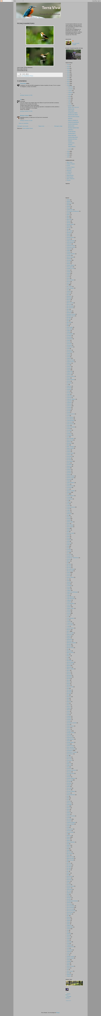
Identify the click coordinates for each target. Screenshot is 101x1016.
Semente (69, 899)
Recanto (68, 180)
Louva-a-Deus (70, 624)
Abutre (68, 208)
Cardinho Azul (70, 346)
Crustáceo (69, 433)
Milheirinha (69, 667)
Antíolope (69, 255)
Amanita (68, 239)
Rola (68, 874)
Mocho (68, 670)
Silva (68, 915)
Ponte (68, 817)
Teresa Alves (23, 83)
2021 (68, 66)
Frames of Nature (71, 167)
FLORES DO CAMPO (72, 112)
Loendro (68, 621)
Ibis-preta (69, 564)
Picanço (31, 75)
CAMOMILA (70, 129)
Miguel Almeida (70, 175)
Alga (68, 229)
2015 (68, 77)
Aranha (68, 261)
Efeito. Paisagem (70, 446)
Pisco (68, 806)
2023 (68, 64)
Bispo (68, 309)
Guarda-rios (69, 556)
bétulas (68, 301)
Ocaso (68, 711)
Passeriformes (70, 753)
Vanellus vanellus (70, 956)
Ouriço (68, 724)
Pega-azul (69, 763)
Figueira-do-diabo (71, 490)
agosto (70, 94)
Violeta (68, 967)
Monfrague (69, 675)
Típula (68, 938)
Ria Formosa (69, 853)
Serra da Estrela (70, 907)
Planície (68, 807)
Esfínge (68, 462)
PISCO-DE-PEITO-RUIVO (73, 116)
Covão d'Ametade (71, 426)
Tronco (68, 953)
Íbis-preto (69, 565)
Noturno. (69, 706)
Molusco (68, 672)
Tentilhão (69, 933)
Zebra (68, 972)
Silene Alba (69, 914)
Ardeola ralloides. (70, 265)
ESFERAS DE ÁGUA (72, 139)
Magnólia (69, 636)
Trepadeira (69, 945)
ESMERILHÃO (71, 109)
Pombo (68, 814)
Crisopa (68, 428)
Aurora (68, 283)
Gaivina (68, 516)
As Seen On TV (68, 1000)
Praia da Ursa (70, 829)
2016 (68, 75)
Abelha (68, 199)
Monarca (69, 673)
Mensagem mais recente (22, 126)
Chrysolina (69, 382)
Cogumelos (69, 400)
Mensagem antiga (58, 126)
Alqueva (68, 234)
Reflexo (68, 845)
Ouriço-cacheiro (70, 726)
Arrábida (69, 271)
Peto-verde (69, 788)
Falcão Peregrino (70, 482)
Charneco (69, 374)
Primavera (69, 830)
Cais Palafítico (70, 333)
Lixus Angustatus (70, 618)
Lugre (68, 626)
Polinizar (69, 812)
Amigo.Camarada (70, 240)
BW (67, 325)
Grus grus (69, 554)
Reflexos (69, 846)
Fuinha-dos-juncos (71, 507)
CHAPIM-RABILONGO (73, 137)
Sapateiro (69, 892)
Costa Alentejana (70, 420)
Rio (67, 861)
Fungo (68, 508)
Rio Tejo (68, 869)
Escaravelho (69, 456)
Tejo (68, 931)
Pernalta (68, 781)
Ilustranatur (69, 168)
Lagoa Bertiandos (71, 598)
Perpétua (69, 784)
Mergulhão (69, 660)
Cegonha (69, 358)
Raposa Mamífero (71, 842)
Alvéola (68, 235)
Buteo (68, 324)
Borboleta (69, 312)
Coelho (68, 394)
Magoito (68, 637)
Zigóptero (69, 976)
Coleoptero (69, 402)
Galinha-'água (70, 521)
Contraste (69, 409)
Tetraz (68, 935)
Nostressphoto (70, 177)
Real (68, 843)
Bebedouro (69, 296)
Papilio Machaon (70, 739)
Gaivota (68, 518)
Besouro (68, 299)
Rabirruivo (69, 835)
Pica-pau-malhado (71, 791)
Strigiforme (69, 925)
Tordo (68, 940)
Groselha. (69, 551)
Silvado (68, 917)
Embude (68, 449)
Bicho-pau (69, 304)
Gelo (68, 531)
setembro (70, 92)
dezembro (70, 86)
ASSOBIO (70, 144)
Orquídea (69, 717)
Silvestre (69, 918)
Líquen (68, 614)
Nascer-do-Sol (70, 686)
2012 (68, 83)
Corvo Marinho (70, 417)
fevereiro (70, 105)
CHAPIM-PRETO (71, 133)
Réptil (68, 850)
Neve (68, 695)
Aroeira (68, 270)
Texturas (69, 936)
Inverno (68, 575)
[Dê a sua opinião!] (24, 74)
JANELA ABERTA (71, 146)
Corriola (68, 410)
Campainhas (69, 338)
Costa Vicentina (70, 423)
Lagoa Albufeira (70, 596)
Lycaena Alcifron (70, 628)
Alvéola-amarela (70, 237)
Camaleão (69, 335)
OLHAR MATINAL (72, 131)
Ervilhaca (69, 454)
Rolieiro (68, 881)
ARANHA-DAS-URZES (73, 114)
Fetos (68, 489)
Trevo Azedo (69, 949)
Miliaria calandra (70, 668)
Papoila (68, 740)
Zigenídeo (69, 974)
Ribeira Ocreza (70, 860)
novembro (70, 88)
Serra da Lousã (70, 909)
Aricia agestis (70, 266)
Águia (68, 217)
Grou (68, 552)
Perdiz (68, 775)
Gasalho (68, 529)
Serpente (69, 902)
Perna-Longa (70, 780)
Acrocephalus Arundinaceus (73, 211)
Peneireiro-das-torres (71, 770)
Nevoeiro (69, 696)
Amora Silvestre (70, 242)
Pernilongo (69, 783)
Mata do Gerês (70, 652)
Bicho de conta (70, 302)
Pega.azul (69, 765)
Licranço (69, 611)
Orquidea (69, 716)
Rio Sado (69, 868)
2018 (68, 72)
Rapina (68, 837)
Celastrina (69, 363)
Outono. (68, 729)
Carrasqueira (70, 351)
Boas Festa (69, 310)
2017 (68, 74)
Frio (68, 500)
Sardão (68, 896)
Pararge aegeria (70, 742)
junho (69, 98)
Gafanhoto (69, 513)
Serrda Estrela (70, 912)
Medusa (68, 655)
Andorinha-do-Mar (71, 247)
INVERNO (70, 118)
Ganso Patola (70, 525)
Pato (68, 755)
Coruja (68, 412)
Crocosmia (69, 430)
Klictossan (69, 170)
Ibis (67, 562)
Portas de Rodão (70, 824)
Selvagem (69, 897)
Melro (68, 659)
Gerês (68, 534)
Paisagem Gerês (70, 732)
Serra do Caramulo (71, 910)
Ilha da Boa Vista (70, 569)
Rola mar (69, 878)
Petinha (68, 786)
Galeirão (69, 520)
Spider (68, 923)
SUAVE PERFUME (72, 135)
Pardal (68, 744)
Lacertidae (69, 585)
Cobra (68, 391)
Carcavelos (69, 345)
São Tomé (69, 891)
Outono (68, 727)
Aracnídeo (69, 260)
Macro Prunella (70, 632)
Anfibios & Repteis (71, 163)
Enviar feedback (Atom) (28, 128)
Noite (68, 703)
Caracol (68, 342)
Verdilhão (69, 961)
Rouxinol (69, 884)
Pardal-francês (70, 745)
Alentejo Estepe (70, 224)
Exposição (69, 479)
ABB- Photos (69, 162)
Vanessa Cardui (70, 958)
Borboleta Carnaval (71, 314)
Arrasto (68, 273)
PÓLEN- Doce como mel (73, 107)
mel (67, 657)
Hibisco (68, 561)
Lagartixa (69, 590)
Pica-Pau (69, 789)
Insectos (68, 574)
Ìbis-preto (69, 567)
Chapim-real (69, 373)
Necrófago (69, 691)
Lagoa (68, 595)
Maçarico (69, 629)
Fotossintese (69, 498)
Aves (68, 289)
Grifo (68, 546)
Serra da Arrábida (71, 905)
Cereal (68, 364)
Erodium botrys (70, 453)
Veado (68, 959)
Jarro (68, 579)
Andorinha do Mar (71, 245)
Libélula (68, 610)
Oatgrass (69, 708)
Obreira (68, 709)
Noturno (68, 704)
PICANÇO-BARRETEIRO (73, 127)
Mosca (68, 680)
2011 (68, 85)
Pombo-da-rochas (71, 815)
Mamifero (69, 644)
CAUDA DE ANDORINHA (73, 122)
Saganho (69, 887)
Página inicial (41, 126)
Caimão (68, 332)
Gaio (68, 515)
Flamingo (69, 492)
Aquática (69, 258)
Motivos (68, 681)
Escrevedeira (70, 461)
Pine (68, 799)
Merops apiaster (70, 662)
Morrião (68, 678)
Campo (68, 340)
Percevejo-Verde (70, 773)
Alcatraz (68, 221)
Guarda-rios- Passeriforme (72, 557)
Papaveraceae (70, 737)
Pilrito (68, 797)
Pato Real (69, 757)
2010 (68, 151)
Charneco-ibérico (70, 376)
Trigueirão (69, 951)
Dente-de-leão (70, 440)
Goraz (68, 538)
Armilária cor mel (70, 268)
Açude (68, 212)
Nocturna (69, 701)
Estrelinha (69, 472)
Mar (68, 649)
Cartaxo (68, 353)
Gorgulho (69, 539)
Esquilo (68, 467)
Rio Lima (69, 863)
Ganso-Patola (70, 526)
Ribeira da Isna (70, 856)
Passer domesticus (71, 748)
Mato (68, 654)
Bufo (68, 320)
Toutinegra (69, 941)
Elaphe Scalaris (70, 448)
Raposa (68, 840)
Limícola (68, 613)
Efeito (68, 444)
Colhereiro (69, 404)
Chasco (68, 378)
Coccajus (69, 392)
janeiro (70, 149)
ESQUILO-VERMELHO (73, 120)
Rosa (68, 882)
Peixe (68, 766)
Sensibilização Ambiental (72, 900)
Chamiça (69, 368)
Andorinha (69, 243)
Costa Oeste (69, 422)
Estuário (68, 474)
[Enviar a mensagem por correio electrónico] (20, 74)
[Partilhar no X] (25, 74)
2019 (68, 70)
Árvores (68, 281)
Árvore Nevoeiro (70, 279)
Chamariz (69, 366)
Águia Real (69, 219)
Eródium (68, 451)
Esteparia (69, 469)
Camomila (69, 337)
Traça (68, 943)
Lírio (68, 616)
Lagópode (69, 600)
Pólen (68, 811)
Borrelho (69, 319)
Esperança (69, 466)
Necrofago (69, 690)
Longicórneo (69, 623)
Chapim (68, 369)
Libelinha (69, 606)
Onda (68, 714)
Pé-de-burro (69, 760)
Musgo (68, 683)
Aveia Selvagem (70, 288)
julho (69, 96)
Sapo (68, 894)
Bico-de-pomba (70, 306)
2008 (68, 155)
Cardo (68, 348)
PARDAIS (70, 141)
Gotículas (69, 543)
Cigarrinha (69, 386)
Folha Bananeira (70, 495)
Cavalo (68, 356)
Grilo (68, 547)
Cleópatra (69, 389)
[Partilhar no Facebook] (26, 74)
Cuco (68, 436)
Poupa (68, 825)
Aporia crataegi (70, 257)
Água (68, 216)
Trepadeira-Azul (70, 946)
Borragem (69, 317)
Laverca (68, 605)
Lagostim (69, 601)
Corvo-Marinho (70, 418)
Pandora (69, 734)
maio (69, 100)
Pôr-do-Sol (69, 819)
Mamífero (69, 645)
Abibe (68, 204)
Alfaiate (68, 225)
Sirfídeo (68, 920)
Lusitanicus (69, 172)
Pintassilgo (69, 804)
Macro (68, 631)
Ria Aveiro (69, 851)
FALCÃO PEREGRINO (73, 124)
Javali (68, 580)
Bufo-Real (69, 322)
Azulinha (69, 293)
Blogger (58, 1012)
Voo (68, 969)
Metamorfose (70, 663)
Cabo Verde (69, 328)
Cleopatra (69, 387)
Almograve (69, 232)
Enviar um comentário (23, 123)
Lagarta (68, 588)
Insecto (68, 572)
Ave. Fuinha (69, 286)
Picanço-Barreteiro (71, 794)
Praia (68, 827)
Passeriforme (26, 75)
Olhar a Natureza (70, 178)
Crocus (68, 431)
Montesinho (69, 677)
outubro (70, 90)
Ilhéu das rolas (70, 570)
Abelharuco (69, 203)
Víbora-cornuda (70, 966)
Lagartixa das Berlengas (72, 592)
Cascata (68, 355)
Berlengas (69, 297)
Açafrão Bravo (70, 209)
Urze (68, 954)
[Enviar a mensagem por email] (22, 74)
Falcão (68, 480)
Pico (68, 796)
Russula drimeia (70, 886)
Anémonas (69, 248)
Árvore (68, 278)
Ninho (68, 699)
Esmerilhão (69, 464)
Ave (22, 75)
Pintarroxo (69, 802)
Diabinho (69, 441)
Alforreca (69, 227)
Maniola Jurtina (70, 647)
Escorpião (69, 459)
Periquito (69, 776)
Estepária (69, 471)
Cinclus (68, 165)
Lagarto (68, 593)
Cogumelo (69, 397)
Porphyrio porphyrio (71, 822)
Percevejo (69, 771)
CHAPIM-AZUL (71, 142)
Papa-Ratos (69, 735)
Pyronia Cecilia (70, 832)
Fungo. (68, 510)
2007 (68, 157)
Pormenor (69, 820)
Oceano (68, 713)
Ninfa (68, 698)
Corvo (68, 415)
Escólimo (69, 458)
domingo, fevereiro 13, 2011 (26, 95)
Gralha (68, 544)
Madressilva (69, 634)
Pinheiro (68, 801)
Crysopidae (69, 435)
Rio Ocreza (69, 864)
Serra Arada (69, 904)
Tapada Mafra (70, 927)
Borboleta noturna (71, 315)
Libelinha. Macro (70, 608)
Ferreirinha (69, 487)
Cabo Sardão (70, 327)
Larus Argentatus (70, 603)
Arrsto (68, 276)
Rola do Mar (69, 876)
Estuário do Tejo (70, 477)
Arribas (68, 275)
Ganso (68, 523)
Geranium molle (70, 533)
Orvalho (68, 721)
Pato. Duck (69, 758)
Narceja (68, 685)
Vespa (68, 963)
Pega (68, 762)
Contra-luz (69, 405)
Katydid (68, 583)
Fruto (68, 503)
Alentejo (68, 222)
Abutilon (68, 206)
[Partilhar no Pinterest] (28, 74)
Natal (68, 688)
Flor (68, 494)
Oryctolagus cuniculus (71, 722)
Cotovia (68, 425)
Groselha (69, 549)
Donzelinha (69, 443)
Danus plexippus (70, 438)
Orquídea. (69, 719)
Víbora (68, 964)
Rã (67, 833)
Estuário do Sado (70, 476)
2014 (68, 79)
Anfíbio (68, 250)
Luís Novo (69, 173)
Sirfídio (68, 922)
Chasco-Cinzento (70, 379)
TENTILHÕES (71, 111)
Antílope (68, 252)
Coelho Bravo (70, 395)
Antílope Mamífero (71, 253)
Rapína (68, 838)
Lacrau (68, 587)
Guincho (68, 559)
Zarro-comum (70, 971)
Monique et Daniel (24, 115)
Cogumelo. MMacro (71, 399)
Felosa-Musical (70, 485)
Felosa (68, 484)
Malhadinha (69, 639)
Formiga (68, 497)
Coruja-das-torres (71, 413)
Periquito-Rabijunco (71, 778)
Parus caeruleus (70, 747)
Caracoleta (69, 343)
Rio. (68, 871)
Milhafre (68, 665)
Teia (68, 930)
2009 (68, 153)
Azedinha (69, 291)
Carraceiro (69, 350)
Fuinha (68, 505)
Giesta (68, 536)
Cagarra (68, 330)
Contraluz (69, 407)
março (69, 103)
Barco (68, 294)
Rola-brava (69, 879)
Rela (68, 848)
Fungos (68, 511)
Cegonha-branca (70, 361)
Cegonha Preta (70, 360)
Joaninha (69, 582)
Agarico (68, 214)
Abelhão (68, 201)
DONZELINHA (71, 126)
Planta (68, 809)
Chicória (68, 381)
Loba (68, 619)
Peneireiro (69, 768)
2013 (68, 81)
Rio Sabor (69, 866)
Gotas (68, 541)
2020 (68, 68)
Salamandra (69, 889)
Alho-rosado (69, 230)
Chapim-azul (69, 371)
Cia (67, 384)
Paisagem (69, 730)
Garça (68, 528)
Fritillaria (69, 502)
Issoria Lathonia (70, 577)
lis (20, 99)
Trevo (68, 948)
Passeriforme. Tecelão (72, 752)
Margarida (69, 650)
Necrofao (69, 693)
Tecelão (68, 928)
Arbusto (68, 263)
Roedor (68, 873)
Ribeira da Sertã (70, 858)
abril (69, 101)
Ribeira (68, 855)
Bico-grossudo (70, 307)
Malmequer (69, 641)
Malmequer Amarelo (71, 642)
